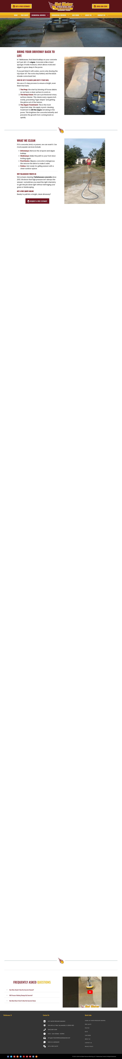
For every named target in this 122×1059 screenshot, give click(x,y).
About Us (87, 1039)
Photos (87, 1028)
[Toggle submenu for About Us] (93, 15)
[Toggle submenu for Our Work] (81, 15)
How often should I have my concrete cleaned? (21, 990)
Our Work (88, 1035)
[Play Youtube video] (90, 992)
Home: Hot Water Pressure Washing (95, 1020)
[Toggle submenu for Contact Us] (107, 15)
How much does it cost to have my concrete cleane (22, 1001)
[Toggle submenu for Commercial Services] (68, 15)
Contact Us (88, 1043)
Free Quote (88, 1024)
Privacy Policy (89, 1046)
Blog (86, 1031)
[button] (32, 990)
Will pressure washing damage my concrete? (21, 995)
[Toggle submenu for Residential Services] (47, 15)
